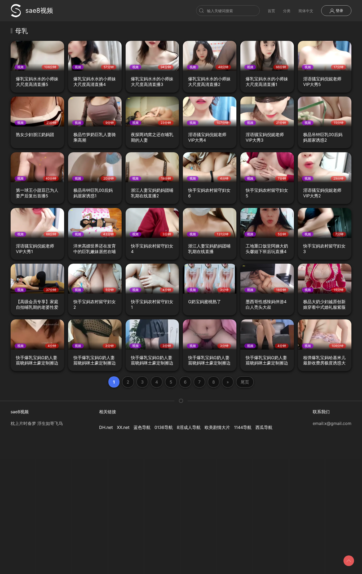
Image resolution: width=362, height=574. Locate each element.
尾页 (245, 382)
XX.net (123, 427)
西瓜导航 (263, 427)
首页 (271, 10)
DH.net (106, 427)
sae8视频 (39, 10)
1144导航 (242, 427)
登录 (339, 10)
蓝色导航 (142, 427)
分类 (286, 10)
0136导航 (163, 427)
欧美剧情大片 (217, 427)
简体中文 (305, 10)
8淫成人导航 (189, 427)
